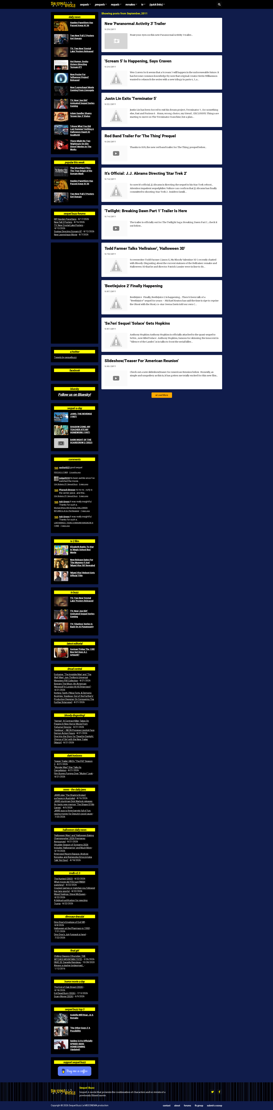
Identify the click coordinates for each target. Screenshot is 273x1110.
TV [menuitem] (142, 4)
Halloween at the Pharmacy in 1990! (72, 928)
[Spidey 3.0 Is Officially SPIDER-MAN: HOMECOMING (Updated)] (61, 1044)
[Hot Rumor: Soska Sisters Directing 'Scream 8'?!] (61, 65)
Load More (162, 395)
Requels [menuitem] (115, 4)
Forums (187, 1105)
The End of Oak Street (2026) (68, 987)
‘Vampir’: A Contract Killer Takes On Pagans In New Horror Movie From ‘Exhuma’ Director (71, 724)
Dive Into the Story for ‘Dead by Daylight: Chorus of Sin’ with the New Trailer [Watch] (74, 739)
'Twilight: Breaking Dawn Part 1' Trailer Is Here (146, 210)
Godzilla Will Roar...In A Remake (81, 1016)
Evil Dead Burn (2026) (64, 993)
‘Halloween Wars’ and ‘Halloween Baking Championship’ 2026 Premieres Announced (74, 838)
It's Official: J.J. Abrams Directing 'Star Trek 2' (146, 173)
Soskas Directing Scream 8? (68, 231)
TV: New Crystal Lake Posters (68, 225)
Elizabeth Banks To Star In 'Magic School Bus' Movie (82, 549)
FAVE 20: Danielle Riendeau (67, 962)
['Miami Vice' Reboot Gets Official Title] (61, 576)
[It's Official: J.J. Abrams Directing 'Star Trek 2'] (116, 191)
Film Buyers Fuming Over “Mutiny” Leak (73, 773)
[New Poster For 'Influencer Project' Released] (61, 78)
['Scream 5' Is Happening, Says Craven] (116, 78)
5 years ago (83, 484)
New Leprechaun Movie (65, 234)
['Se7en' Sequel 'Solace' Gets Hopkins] (116, 341)
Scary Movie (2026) (63, 996)
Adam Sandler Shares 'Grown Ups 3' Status (81, 115)
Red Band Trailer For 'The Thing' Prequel (140, 135)
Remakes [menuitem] (130, 4)
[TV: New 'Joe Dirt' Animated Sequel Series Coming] (61, 104)
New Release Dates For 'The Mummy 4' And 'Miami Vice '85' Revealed (82, 562)
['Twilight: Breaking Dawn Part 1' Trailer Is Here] (116, 228)
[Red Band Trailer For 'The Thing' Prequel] (116, 153)
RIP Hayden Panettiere (65, 219)
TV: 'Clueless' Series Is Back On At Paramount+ (82, 625)
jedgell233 (64, 477)
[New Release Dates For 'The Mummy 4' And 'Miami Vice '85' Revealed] (61, 563)
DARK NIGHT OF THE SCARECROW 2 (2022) (81, 441)
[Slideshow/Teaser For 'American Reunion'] (116, 378)
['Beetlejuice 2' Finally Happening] (116, 303)
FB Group (199, 1105)
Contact (166, 1105)
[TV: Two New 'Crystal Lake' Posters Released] (61, 52)
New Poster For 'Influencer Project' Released (79, 77)
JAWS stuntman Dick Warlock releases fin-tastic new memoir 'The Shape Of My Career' (74, 804)
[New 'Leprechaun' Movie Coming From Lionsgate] (61, 91)
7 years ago (85, 511)
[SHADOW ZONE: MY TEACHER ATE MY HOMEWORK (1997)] (61, 430)
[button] (219, 4)
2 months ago (75, 472)
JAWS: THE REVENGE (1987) (81, 415)
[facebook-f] (219, 1092)
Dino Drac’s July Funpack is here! (70, 934)
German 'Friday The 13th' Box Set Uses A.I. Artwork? (82, 652)
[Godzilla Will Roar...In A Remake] (61, 1018)
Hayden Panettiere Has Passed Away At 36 (81, 24)
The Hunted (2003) (63, 878)
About (177, 1105)
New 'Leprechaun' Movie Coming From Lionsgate (82, 89)
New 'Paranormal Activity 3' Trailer (135, 23)
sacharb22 (64, 467)
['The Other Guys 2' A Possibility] (61, 1031)
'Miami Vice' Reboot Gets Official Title (82, 574)
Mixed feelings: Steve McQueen (69, 894)
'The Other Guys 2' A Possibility (80, 1029)
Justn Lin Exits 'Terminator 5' (130, 98)
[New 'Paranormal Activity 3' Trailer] (116, 41)
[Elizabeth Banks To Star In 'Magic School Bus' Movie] (61, 550)
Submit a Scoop (214, 1105)
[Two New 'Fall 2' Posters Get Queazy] (61, 39)
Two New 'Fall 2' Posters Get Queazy (82, 37)
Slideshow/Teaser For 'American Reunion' (142, 360)
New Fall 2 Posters (63, 222)
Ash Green (64, 501)
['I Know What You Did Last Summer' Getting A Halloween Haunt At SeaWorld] (61, 130)
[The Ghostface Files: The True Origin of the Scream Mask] (61, 171)
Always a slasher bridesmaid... (69, 965)
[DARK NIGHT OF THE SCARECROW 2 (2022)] (61, 443)
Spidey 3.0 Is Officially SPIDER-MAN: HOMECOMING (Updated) (81, 1045)
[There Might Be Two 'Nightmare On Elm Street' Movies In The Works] (61, 144)
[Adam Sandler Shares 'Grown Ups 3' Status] (61, 117)
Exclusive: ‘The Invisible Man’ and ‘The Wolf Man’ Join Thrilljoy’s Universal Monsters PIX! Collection (72, 677)
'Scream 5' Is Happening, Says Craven (138, 61)
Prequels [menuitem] (100, 4)
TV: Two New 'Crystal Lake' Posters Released (81, 50)
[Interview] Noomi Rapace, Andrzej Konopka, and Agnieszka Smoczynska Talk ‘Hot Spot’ (73, 857)
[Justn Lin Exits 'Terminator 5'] (116, 116)
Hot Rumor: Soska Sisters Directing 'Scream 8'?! (79, 64)
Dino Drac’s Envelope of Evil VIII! (69, 922)
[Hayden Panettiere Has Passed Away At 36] (61, 26)
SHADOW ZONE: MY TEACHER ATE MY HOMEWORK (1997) (80, 429)
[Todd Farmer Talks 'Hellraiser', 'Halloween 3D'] (116, 266)
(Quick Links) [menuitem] (156, 4)
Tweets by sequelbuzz (65, 357)
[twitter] (212, 1092)
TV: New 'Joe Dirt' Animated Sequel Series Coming (82, 103)
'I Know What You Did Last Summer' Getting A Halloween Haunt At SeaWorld (82, 130)
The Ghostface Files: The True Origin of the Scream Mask (81, 171)
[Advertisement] (74, 293)
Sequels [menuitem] (84, 4)
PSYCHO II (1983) (61, 472)
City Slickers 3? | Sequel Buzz (66, 484)
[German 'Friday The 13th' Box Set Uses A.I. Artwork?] (61, 653)
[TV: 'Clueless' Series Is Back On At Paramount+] (61, 627)
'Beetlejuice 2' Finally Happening (133, 285)
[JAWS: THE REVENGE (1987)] (61, 417)
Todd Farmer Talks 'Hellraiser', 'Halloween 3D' (145, 248)
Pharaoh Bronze (67, 489)
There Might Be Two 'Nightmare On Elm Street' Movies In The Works (80, 145)
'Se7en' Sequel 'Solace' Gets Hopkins (137, 323)
